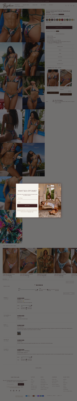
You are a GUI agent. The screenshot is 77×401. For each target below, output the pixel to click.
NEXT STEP (27, 205)
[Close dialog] (60, 185)
